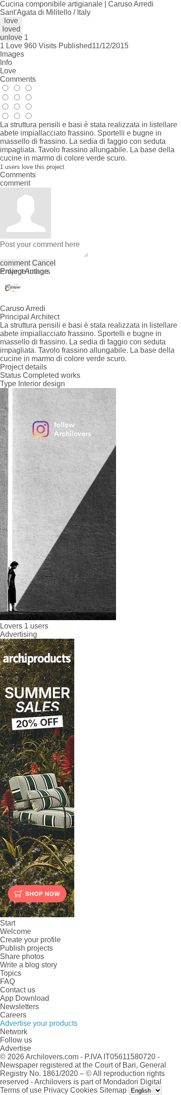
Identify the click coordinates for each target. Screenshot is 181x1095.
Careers (13, 1015)
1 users (36, 626)
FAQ (7, 981)
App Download (24, 998)
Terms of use (21, 1090)
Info (6, 62)
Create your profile (30, 940)
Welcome (15, 931)
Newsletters (19, 1007)
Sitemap (113, 1090)
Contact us (17, 990)
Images (12, 54)
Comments (18, 79)
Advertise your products (39, 1023)
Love (8, 71)
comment (15, 263)
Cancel (44, 263)
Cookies (83, 1090)
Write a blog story (28, 965)
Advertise (15, 1048)
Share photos (22, 956)
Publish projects (26, 948)
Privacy (56, 1090)
